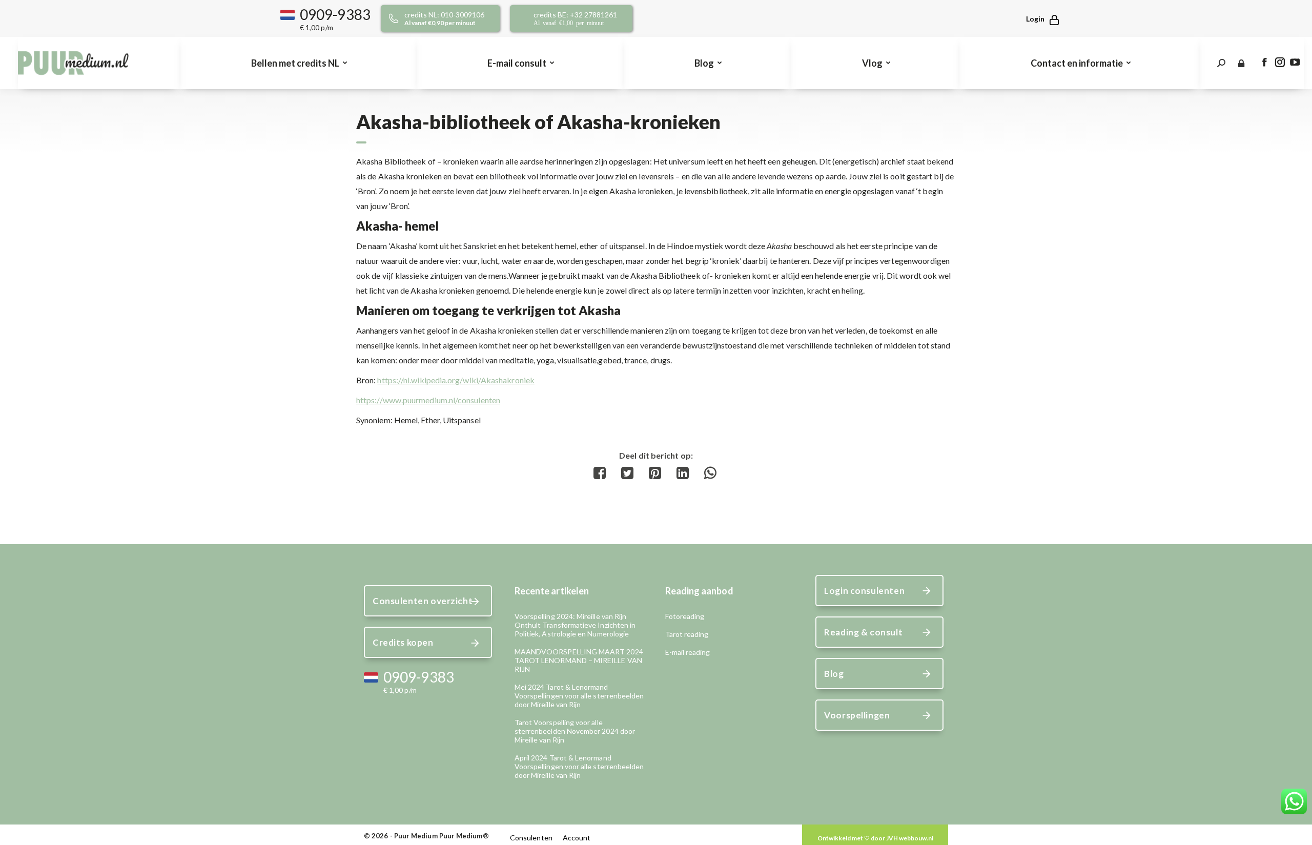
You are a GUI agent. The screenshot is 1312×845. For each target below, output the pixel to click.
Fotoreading (685, 616)
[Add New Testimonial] (875, 838)
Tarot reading (687, 634)
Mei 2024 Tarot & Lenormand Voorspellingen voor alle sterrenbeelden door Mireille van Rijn (579, 696)
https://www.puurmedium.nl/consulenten (428, 400)
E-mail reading (687, 652)
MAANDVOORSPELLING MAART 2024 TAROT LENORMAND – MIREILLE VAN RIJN (579, 660)
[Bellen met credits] (452, 18)
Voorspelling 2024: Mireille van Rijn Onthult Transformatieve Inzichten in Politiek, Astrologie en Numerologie (575, 625)
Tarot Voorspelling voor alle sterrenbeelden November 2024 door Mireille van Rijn (575, 731)
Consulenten (531, 837)
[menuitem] (298, 63)
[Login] (1038, 18)
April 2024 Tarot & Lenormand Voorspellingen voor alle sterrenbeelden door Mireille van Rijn (579, 766)
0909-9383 (335, 14)
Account (577, 837)
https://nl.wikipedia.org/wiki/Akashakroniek (455, 380)
